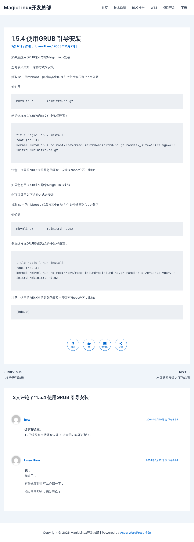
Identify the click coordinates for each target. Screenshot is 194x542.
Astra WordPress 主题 (135, 532)
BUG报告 (138, 7)
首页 (105, 7)
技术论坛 (120, 7)
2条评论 (16, 46)
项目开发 (169, 7)
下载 (184, 7)
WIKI (154, 7)
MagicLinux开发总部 (27, 7)
